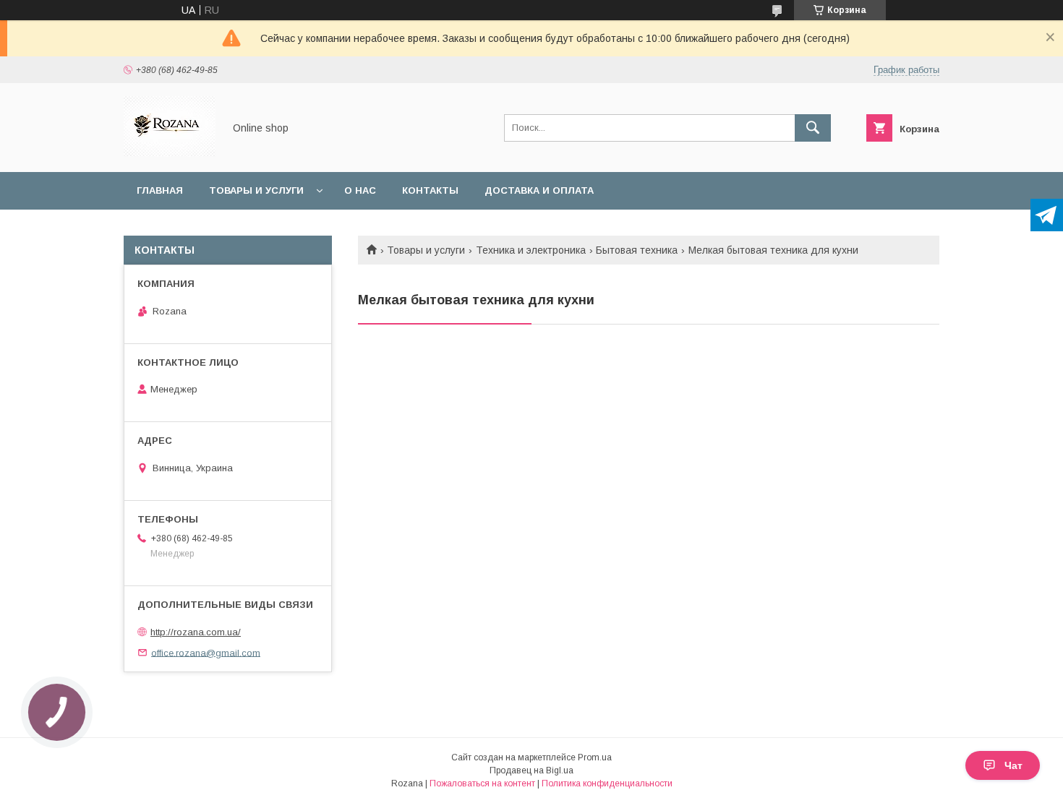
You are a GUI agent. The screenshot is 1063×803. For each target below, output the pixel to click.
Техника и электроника (531, 250)
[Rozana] (169, 153)
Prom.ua (595, 757)
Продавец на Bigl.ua (531, 770)
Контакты (430, 190)
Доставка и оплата (539, 190)
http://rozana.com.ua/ (195, 632)
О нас (360, 190)
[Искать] (813, 128)
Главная (160, 190)
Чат (1013, 765)
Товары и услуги (256, 190)
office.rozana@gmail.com (205, 652)
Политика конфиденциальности (607, 783)
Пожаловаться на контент (482, 783)
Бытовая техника (637, 250)
